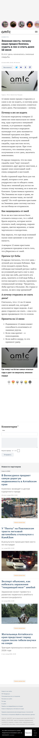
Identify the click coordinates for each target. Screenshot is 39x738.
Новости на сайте (7, 691)
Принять (28, 733)
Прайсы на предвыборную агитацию (12, 706)
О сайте (4, 703)
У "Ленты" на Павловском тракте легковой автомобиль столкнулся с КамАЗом (18, 533)
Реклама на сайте (7, 698)
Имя (3, 430)
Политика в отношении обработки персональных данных (18, 714)
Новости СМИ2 (6, 471)
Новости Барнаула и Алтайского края (13, 708)
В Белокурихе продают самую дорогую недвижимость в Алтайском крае (19, 480)
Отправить (7, 454)
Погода (4, 701)
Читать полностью (19, 522)
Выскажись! (8, 67)
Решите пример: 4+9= (9, 450)
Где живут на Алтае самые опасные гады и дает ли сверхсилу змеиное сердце (17, 372)
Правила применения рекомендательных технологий (17, 712)
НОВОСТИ (5, 37)
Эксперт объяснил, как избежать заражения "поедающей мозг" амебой (18, 584)
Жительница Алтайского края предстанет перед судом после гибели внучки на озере (19, 639)
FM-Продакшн (6, 694)
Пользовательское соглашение (11, 696)
